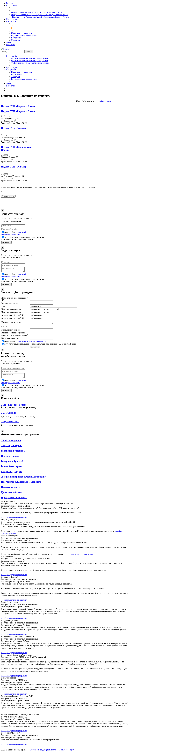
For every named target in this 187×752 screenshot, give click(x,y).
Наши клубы (11, 5)
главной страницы (103, 101)
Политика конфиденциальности (42, 750)
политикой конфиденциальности (13, 233)
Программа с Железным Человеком (21, 481)
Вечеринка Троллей (12, 461)
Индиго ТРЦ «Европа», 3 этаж (18, 111)
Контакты (10, 45)
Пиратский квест (10, 487)
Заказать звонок (8, 196)
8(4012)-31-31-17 (11, 192)
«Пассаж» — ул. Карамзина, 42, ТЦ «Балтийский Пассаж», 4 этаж (40, 17)
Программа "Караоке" (14, 497)
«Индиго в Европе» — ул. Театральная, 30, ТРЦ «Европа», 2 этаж (39, 15)
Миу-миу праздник (11, 445)
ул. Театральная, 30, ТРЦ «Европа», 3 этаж (29, 58)
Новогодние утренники (21, 33)
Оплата (9, 42)
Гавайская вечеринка (13, 450)
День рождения (12, 19)
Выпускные (16, 38)
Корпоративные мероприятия (24, 35)
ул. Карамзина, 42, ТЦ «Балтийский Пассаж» (30, 63)
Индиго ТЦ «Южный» (13, 128)
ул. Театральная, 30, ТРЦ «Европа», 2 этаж (29, 60)
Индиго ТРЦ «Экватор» (14, 166)
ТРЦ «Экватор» (10, 421)
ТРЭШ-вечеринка (11, 440)
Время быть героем (11, 466)
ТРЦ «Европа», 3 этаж (13, 404)
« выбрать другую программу (14, 517)
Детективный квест (11, 492)
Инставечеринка (10, 456)
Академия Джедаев (11, 471)
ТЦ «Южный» (9, 412)
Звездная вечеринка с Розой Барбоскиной (24, 476)
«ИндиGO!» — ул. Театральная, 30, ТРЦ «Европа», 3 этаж (36, 12)
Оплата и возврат (66, 750)
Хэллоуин (15, 40)
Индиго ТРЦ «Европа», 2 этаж (18, 106)
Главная (9, 3)
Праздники (11, 21)
